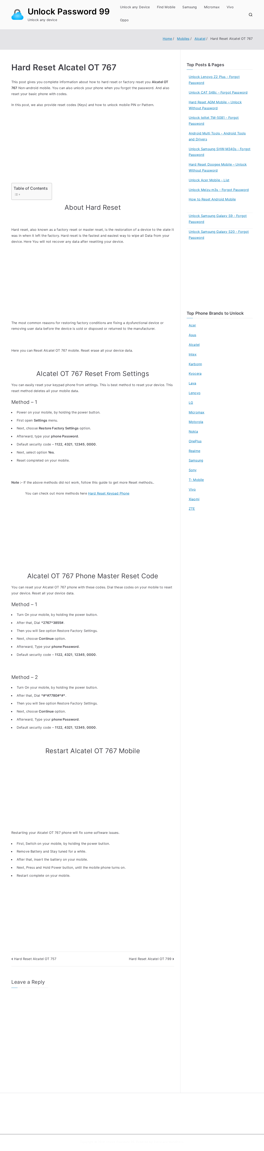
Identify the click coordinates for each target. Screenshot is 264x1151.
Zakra (158, 1142)
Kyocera (195, 373)
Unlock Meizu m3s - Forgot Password (219, 190)
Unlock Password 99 (69, 11)
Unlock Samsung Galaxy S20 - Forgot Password (219, 235)
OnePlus (195, 441)
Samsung (189, 7)
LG (191, 403)
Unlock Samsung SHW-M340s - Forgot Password (219, 152)
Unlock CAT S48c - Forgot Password (218, 92)
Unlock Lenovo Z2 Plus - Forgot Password (214, 80)
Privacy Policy (147, 1117)
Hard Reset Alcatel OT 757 (35, 959)
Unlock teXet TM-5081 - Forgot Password (214, 120)
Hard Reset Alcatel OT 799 (150, 959)
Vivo (230, 7)
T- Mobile (196, 480)
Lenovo (194, 393)
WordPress (176, 1142)
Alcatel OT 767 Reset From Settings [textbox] (92, 374)
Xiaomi (194, 499)
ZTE (192, 509)
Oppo (124, 20)
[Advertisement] (92, 152)
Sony (193, 470)
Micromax (212, 7)
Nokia (193, 431)
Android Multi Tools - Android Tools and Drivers (217, 136)
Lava (192, 383)
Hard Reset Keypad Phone (109, 493)
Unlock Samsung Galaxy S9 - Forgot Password (218, 219)
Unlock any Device (135, 7)
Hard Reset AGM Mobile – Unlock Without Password (215, 105)
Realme (194, 451)
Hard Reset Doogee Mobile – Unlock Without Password (218, 167)
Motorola (196, 422)
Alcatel (194, 345)
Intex (193, 354)
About (141, 1108)
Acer (192, 325)
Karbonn (195, 364)
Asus (192, 335)
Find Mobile (166, 7)
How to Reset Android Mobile (212, 199)
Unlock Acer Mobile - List (209, 180)
